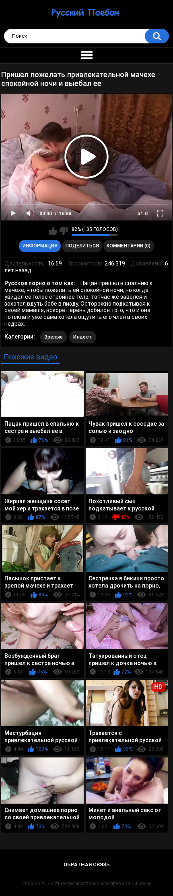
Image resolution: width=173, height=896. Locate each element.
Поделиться (82, 246)
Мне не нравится (63, 231)
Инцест (82, 337)
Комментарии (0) (128, 246)
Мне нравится (53, 231)
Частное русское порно (73, 883)
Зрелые (53, 337)
